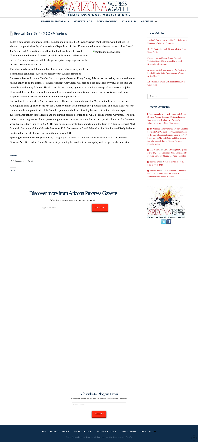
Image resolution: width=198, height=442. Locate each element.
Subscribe (99, 207)
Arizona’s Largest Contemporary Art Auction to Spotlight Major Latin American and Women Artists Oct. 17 (167, 73)
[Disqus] (73, 256)
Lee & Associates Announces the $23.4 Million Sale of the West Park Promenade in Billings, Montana (166, 174)
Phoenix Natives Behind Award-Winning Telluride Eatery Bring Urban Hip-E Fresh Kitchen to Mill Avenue (164, 61)
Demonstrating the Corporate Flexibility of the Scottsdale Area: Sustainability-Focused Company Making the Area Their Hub (167, 153)
